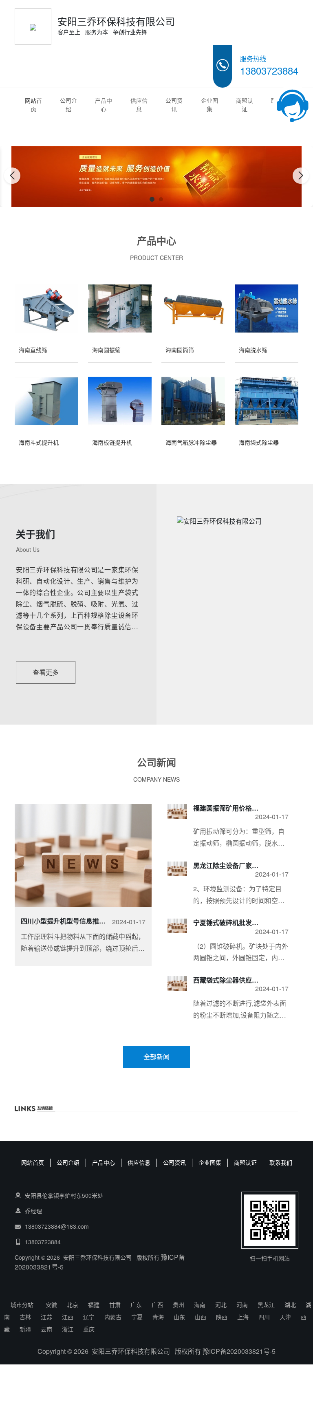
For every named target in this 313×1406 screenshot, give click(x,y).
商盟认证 (244, 104)
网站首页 (33, 104)
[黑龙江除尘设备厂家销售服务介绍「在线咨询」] (177, 869)
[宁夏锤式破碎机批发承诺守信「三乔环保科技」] (177, 926)
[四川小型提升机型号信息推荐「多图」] (83, 855)
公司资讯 (174, 104)
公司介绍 (68, 104)
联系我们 (280, 1162)
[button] (152, 199)
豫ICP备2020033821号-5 (239, 1351)
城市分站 (22, 1304)
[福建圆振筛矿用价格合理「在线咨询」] (177, 811)
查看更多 (46, 672)
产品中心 (103, 104)
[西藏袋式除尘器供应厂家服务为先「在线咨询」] (177, 983)
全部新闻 (156, 1056)
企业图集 (209, 104)
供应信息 (139, 104)
